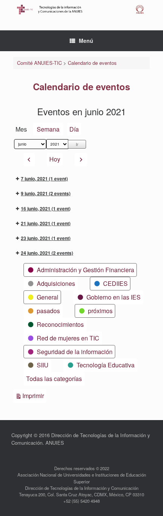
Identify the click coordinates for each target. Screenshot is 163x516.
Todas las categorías (54, 378)
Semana (48, 129)
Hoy (54, 159)
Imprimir (34, 395)
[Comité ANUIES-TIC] (81, 9)
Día (74, 129)
